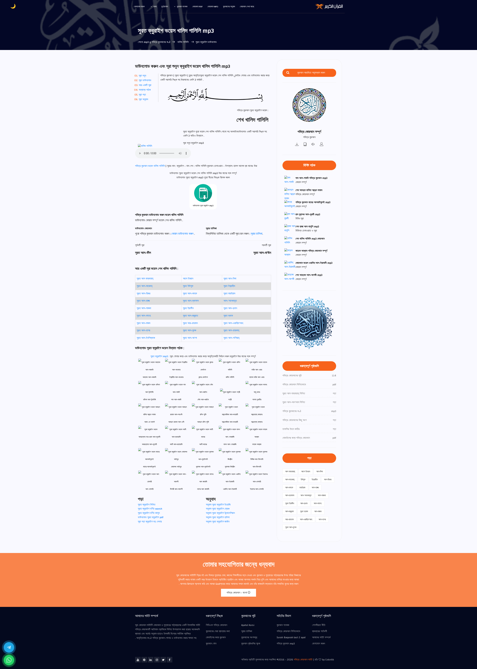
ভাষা (155, 6)
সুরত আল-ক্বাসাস (191, 300)
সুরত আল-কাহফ (190, 293)
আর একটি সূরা (145, 85)
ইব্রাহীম (315, 479)
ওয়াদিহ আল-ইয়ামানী (230, 489)
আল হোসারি (149, 489)
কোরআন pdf (197, 6)
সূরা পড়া (142, 94)
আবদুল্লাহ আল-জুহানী (149, 444)
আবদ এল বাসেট (149, 422)
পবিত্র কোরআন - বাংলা (237, 592)
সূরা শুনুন (142, 75)
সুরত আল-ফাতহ (144, 315)
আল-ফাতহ (318, 503)
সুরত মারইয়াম (229, 293)
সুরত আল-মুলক (189, 330)
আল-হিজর (327, 479)
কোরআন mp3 (212, 6)
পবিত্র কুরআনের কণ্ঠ (161, 42)
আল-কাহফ (289, 487)
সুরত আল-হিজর (143, 293)
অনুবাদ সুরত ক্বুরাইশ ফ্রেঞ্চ (218, 508)
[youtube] (138, 659)
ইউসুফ (303, 479)
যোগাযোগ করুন (139, 6)
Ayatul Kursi (247, 625)
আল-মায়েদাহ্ (289, 479)
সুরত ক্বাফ (228, 315)
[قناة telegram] (9, 647)
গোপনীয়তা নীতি (318, 625)
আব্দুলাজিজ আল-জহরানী (230, 422)
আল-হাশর (322, 519)
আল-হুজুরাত (289, 511)
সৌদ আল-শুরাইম (203, 400)
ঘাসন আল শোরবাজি (230, 444)
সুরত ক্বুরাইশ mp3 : (160, 356)
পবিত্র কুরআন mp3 (286, 643)
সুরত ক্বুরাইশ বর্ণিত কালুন (149, 513)
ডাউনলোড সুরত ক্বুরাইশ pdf (150, 517)
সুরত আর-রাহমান (190, 323)
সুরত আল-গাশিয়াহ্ (231, 338)
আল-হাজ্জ (315, 487)
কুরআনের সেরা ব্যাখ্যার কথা (218, 631)
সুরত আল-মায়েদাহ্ (144, 286)
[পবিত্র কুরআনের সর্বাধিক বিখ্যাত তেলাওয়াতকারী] (321, 144)
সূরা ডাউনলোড (145, 80)
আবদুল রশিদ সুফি (203, 422)
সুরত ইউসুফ (188, 286)
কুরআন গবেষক (182, 6)
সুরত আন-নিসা (230, 278)
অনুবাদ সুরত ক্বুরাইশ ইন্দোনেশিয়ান (220, 513)
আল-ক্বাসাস (289, 495)
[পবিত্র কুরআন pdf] (305, 144)
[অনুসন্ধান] (287, 73)
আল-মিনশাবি (257, 467)
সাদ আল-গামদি (176, 400)
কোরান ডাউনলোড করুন (182, 233)
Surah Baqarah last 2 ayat (291, 637)
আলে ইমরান (188, 278)
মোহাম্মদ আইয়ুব (176, 467)
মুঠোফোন (164, 6)
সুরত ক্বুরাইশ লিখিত (146, 504)
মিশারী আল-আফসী (176, 489)
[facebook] (169, 659)
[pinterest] (144, 659)
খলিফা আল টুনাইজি (149, 400)
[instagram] (157, 659)
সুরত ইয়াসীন (188, 308)
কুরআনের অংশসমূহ (249, 637)
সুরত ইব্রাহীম (229, 286)
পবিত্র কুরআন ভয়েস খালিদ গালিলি (150, 166)
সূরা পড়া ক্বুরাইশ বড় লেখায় (150, 521)
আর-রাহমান (289, 519)
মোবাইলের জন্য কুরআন (216, 637)
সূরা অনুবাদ (143, 99)
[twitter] (163, 659)
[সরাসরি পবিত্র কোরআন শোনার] (313, 144)
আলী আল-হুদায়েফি (176, 444)
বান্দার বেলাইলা (203, 377)
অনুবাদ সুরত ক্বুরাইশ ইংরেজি (218, 504)
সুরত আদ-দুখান (230, 308)
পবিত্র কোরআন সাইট (303, 659)
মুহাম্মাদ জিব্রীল (230, 467)
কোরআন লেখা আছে (247, 6)
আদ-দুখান (303, 503)
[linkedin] (150, 659)
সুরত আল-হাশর (143, 330)
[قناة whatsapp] (9, 660)
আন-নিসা (319, 471)
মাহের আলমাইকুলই (149, 467)
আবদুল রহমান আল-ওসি (176, 422)
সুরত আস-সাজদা (144, 308)
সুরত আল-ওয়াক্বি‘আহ (233, 323)
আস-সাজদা (322, 495)
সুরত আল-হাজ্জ (143, 300)
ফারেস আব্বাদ (256, 444)
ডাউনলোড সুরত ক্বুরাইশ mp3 (203, 206)
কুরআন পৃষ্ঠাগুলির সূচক (250, 643)
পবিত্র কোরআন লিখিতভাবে (288, 631)
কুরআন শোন (211, 643)
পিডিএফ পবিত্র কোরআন (216, 625)
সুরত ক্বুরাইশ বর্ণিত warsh (150, 508)
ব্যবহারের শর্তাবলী (319, 631)
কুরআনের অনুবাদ (229, 6)
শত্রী (230, 400)
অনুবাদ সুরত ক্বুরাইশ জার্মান (217, 521)
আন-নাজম (318, 511)
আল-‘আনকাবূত (230, 300)
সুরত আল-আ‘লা (190, 338)
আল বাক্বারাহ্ (290, 471)
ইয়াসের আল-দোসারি (256, 489)
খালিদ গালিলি (183, 42)
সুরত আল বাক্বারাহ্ (145, 278)
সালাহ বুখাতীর (256, 400)
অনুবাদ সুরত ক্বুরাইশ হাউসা (218, 517)
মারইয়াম (302, 487)
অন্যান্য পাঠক (145, 89)
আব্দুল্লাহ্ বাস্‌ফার (256, 422)
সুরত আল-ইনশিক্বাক (146, 338)
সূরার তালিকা (256, 233)
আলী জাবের (203, 444)
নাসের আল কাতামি (203, 489)
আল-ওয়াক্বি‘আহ (306, 519)
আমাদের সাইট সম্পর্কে (321, 637)
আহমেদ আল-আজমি (149, 377)
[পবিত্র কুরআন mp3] (297, 144)
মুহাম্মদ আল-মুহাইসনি (203, 467)
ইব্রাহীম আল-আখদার (176, 377)
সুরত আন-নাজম (143, 323)
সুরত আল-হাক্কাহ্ (231, 330)
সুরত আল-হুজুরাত (190, 315)
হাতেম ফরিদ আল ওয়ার (256, 377)
